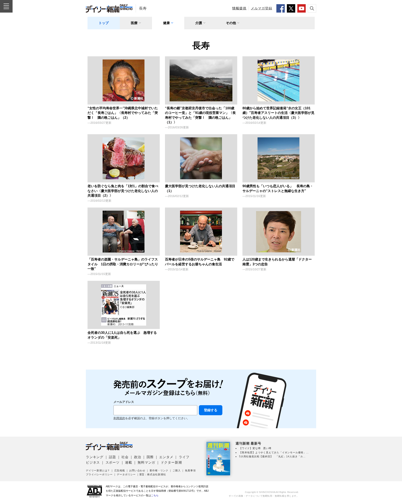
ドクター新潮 (171, 462)
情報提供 (239, 8)
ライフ (184, 457)
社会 (125, 457)
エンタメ (166, 457)
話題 (112, 457)
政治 (137, 457)
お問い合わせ (137, 470)
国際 (150, 457)
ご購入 (176, 470)
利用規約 (119, 418)
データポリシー (126, 474)
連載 (128, 462)
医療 (134, 23)
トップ (104, 23)
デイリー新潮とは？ (98, 470)
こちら (154, 495)
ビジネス (93, 462)
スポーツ (113, 462)
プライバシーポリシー (99, 474)
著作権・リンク (158, 470)
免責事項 (190, 470)
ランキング (94, 457)
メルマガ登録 (261, 8)
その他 (231, 23)
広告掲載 (119, 470)
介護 (198, 23)
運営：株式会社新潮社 (152, 474)
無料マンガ (146, 462)
